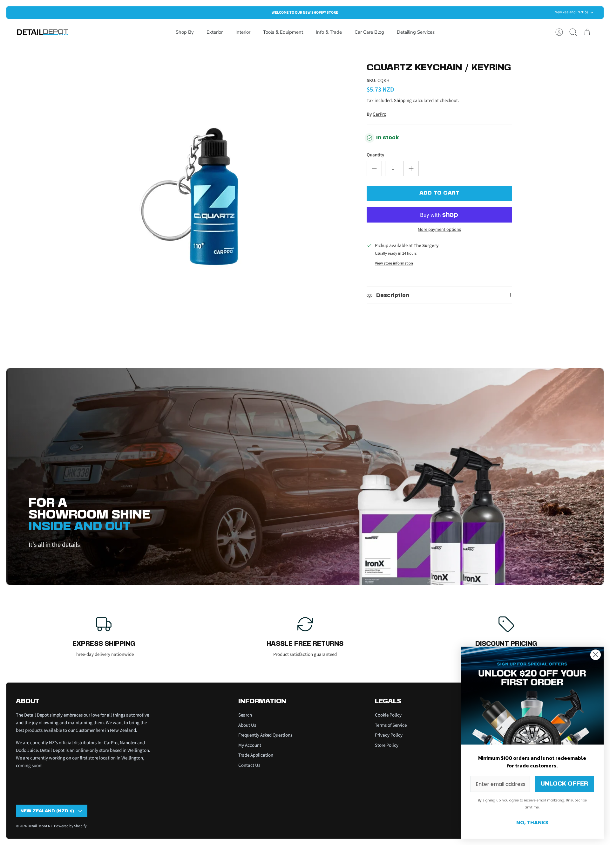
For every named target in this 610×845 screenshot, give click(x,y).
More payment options (439, 229)
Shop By (185, 32)
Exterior (215, 32)
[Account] (559, 32)
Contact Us (249, 765)
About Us (247, 725)
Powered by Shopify (70, 826)
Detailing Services (416, 32)
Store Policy (386, 745)
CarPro (379, 114)
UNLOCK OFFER (564, 784)
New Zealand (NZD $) (571, 12)
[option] (213, 200)
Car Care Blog (369, 32)
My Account (249, 745)
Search (245, 715)
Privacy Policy (389, 735)
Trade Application (255, 755)
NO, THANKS (532, 822)
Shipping (403, 100)
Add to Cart (439, 193)
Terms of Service (391, 725)
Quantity (375, 155)
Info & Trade (329, 32)
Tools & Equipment (283, 32)
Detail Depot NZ (40, 826)
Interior (242, 32)
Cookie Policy (388, 715)
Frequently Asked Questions (265, 735)
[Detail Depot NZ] (43, 32)
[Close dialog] (595, 654)
